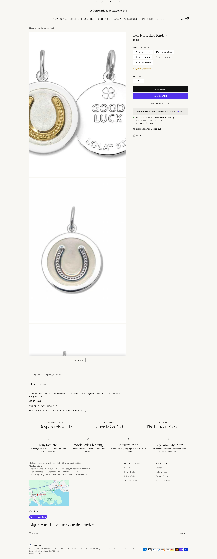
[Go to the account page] (181, 19)
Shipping (137, 129)
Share (139, 136)
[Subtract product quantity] (135, 81)
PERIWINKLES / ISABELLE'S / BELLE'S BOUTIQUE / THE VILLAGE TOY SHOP (68, 549)
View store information (145, 123)
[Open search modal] (30, 19)
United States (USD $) (39, 545)
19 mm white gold (142, 57)
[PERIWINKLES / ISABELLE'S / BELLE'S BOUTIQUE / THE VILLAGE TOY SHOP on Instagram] (34, 511)
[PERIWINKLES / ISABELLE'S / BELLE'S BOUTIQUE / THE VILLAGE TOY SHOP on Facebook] (30, 511)
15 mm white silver (143, 52)
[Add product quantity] (142, 81)
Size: (143, 47)
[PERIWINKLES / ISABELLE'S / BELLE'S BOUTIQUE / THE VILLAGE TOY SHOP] (108, 10)
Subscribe (183, 533)
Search (127, 468)
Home (31, 28)
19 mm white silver (164, 52)
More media (77, 360)
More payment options (160, 103)
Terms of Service (131, 480)
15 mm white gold (162, 57)
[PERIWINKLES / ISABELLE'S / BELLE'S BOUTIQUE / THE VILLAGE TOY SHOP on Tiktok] (38, 511)
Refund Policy (130, 472)
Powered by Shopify (36, 553)
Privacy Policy (130, 476)
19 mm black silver (143, 62)
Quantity (137, 76)
